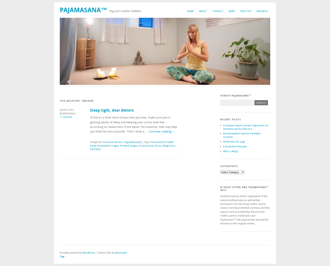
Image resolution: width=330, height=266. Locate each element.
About (203, 11)
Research (262, 11)
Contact (217, 11)
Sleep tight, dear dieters (112, 110)
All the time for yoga (234, 141)
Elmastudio (121, 252)
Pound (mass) (146, 145)
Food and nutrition (113, 142)
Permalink (95, 149)
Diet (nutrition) (158, 142)
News (232, 11)
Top (62, 256)
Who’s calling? (230, 151)
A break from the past (235, 146)
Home (190, 11)
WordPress (89, 252)
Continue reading (162, 131)
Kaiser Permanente (100, 145)
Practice (245, 11)
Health (170, 142)
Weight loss (168, 145)
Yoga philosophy (133, 142)
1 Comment (66, 117)
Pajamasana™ (83, 10)
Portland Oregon (129, 145)
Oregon (115, 145)
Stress (158, 145)
